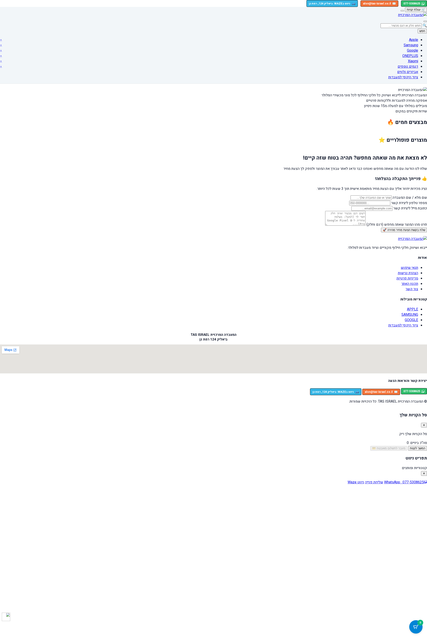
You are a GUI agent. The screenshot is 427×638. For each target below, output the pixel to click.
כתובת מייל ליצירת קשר (410, 208)
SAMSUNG (409, 314)
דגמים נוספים (408, 66)
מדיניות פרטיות (407, 278)
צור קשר (412, 289)
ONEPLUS (410, 56)
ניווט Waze (356, 482)
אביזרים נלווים (407, 72)
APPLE (412, 309)
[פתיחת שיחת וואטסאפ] (6, 617)
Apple (413, 40)
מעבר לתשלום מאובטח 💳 (388, 448)
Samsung (411, 45)
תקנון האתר (409, 283)
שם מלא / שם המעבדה (410, 197)
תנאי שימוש (409, 267)
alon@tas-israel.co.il (379, 4)
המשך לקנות (417, 448)
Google (412, 50)
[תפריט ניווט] (425, 21)
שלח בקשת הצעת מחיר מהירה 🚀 (404, 230)
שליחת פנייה (374, 482)
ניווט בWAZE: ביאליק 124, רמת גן (332, 3)
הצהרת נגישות (408, 273)
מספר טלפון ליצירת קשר (409, 203)
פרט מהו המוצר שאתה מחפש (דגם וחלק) (397, 224)
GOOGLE (411, 320)
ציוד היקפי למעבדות (403, 77)
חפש (422, 31)
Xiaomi (413, 61)
